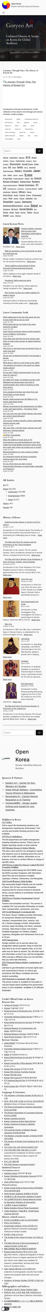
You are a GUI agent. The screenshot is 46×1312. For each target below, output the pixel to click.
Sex (40, 206)
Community (13, 492)
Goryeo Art (8, 125)
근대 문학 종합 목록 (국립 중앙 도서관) (19, 1150)
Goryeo (35, 122)
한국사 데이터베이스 (12, 1223)
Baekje (18, 119)
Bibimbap (22, 158)
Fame (18, 122)
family (20, 167)
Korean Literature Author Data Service (20, 1121)
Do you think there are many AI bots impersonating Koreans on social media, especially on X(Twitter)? (23, 466)
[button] (5, 1309)
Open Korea (16, 4)
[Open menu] (3, 12)
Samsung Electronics (13, 206)
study (35, 135)
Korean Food (25, 181)
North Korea (8, 195)
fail (9, 167)
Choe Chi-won (27, 579)
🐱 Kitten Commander (11, 435)
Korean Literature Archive (14, 1118)
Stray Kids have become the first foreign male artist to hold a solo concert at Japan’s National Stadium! (22, 341)
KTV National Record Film (14, 1080)
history (17, 125)
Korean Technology (10, 132)
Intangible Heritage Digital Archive (18, 1049)
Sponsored (14, 52)
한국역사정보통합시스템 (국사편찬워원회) (21, 1220)
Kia (32, 178)
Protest (21, 198)
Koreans (32, 132)
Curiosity (5, 164)
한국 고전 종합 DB (11, 1161)
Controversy (20, 161)
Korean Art (18, 129)
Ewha (5, 167)
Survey (23, 212)
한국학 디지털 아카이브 (13, 1234)
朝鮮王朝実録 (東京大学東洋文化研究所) (20, 1249)
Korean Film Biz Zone (12, 1075)
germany (32, 167)
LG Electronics (11, 189)
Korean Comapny (11, 181)
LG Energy (21, 189)
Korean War (22, 132)
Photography (37, 195)
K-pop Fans (7, 178)
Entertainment (14, 496)
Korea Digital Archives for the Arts (18, 1022)
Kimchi (37, 178)
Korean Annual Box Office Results (18, 1063)
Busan (34, 158)
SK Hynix (14, 209)
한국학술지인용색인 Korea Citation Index (21, 1289)
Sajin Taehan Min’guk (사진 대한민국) (19, 1269)
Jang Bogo (25, 639)
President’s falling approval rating (18, 280)
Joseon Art (8, 129)
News (10, 499)
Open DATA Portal (11, 1182)
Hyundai (27, 171)
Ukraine (12, 216)
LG (4, 188)
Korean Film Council (12, 1078)
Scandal (26, 206)
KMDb (6, 1054)
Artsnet (7, 1008)
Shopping (6, 209)
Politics (5, 198)
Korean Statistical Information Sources (20, 1176)
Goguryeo (26, 122)
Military (22, 192)
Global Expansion (8, 171)
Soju (35, 209)
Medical (15, 192)
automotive (13, 158)
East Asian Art (8, 122)
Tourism (36, 212)
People (6, 507)
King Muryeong (27, 684)
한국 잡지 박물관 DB (12, 1307)
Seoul (34, 205)
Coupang (29, 161)
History (18, 77)
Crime (34, 161)
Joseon (32, 125)
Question (8, 201)
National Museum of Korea (15, 1034)
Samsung (27, 201)
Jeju (4, 175)
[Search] (39, 151)
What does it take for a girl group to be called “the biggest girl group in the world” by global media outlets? (21, 365)
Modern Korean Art (10, 135)
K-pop (28, 174)
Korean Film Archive (12, 1069)
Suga (17, 212)
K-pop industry (18, 178)
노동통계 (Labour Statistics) (15, 1205)
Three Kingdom (9, 139)
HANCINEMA (9, 1043)
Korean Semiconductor (10, 185)
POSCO (16, 198)
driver (36, 164)
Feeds (5, 489)
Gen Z (26, 167)
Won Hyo (8, 624)
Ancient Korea (8, 119)
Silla (29, 135)
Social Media (26, 209)
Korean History (29, 129)
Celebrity (6, 161)
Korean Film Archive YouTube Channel (19, 1072)
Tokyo (29, 212)
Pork (10, 198)
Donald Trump (27, 164)
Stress (5, 212)
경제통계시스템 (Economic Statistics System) (22, 1196)
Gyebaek (24, 661)
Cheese (12, 161)
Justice (21, 175)
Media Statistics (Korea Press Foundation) (21, 1208)
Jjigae (9, 175)
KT (37, 185)
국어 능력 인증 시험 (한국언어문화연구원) (21, 1147)
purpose (21, 135)
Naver (29, 192)
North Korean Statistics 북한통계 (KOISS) (21, 1194)
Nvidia (16, 195)
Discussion (15, 164)
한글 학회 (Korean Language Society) (19, 1164)
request (17, 202)
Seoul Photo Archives (13, 1037)
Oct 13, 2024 (7, 77)
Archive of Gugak (11, 1005)
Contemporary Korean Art (31, 119)
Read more (20, 247)
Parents (22, 195)
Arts (30, 1011)
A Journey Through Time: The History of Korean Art (20, 72)
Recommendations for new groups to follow (20, 452)
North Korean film (11, 1086)
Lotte (40, 189)
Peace (28, 195)
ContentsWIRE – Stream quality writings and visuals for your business (21, 806)
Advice (5, 158)
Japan (24, 125)
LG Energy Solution (31, 189)
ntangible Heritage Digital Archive (19, 1017)
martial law (6, 192)
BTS (28, 157)
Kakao (27, 178)
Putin (35, 198)
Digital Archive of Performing (16, 1011)
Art (15, 77)
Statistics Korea (10, 1173)
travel (18, 139)
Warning (18, 216)
